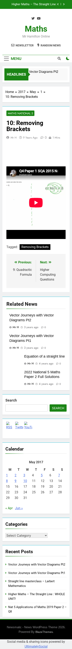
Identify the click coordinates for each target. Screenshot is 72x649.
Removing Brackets (35, 247)
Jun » (19, 508)
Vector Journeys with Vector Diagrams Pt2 (36, 564)
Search (11, 400)
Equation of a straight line (44, 356)
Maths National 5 (20, 113)
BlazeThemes (44, 631)
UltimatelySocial (36, 646)
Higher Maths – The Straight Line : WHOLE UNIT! (34, 4)
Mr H (14, 138)
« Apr (9, 508)
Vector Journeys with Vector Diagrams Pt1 (36, 573)
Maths (36, 29)
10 (25, 481)
